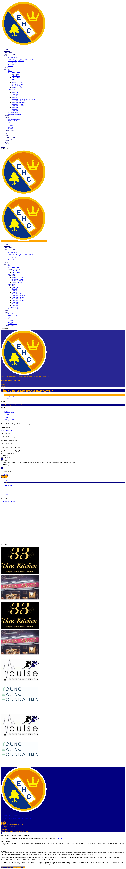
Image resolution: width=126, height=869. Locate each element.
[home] (24, 241)
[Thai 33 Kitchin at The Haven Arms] (20, 573)
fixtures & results (9, 397)
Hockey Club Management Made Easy (12, 824)
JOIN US (3, 823)
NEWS (6, 398)
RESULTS (4, 477)
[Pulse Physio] (20, 683)
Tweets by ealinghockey (8, 501)
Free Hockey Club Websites (9, 826)
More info (59, 838)
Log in (3, 147)
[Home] (24, 46)
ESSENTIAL (19, 867)
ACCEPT (6, 867)
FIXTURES (4, 476)
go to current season (6, 430)
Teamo (11, 829)
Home (6, 411)
